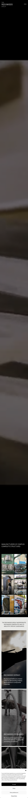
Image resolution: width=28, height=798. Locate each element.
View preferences (14, 792)
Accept (14, 784)
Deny (14, 788)
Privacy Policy (14, 796)
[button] (26, 770)
